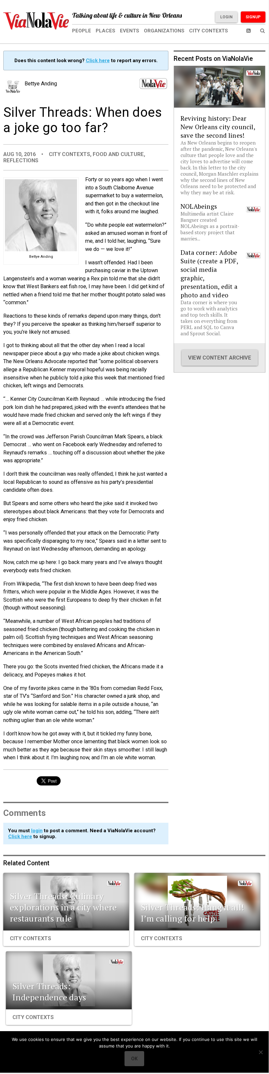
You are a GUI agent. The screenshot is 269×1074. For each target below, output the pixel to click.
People (81, 31)
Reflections (20, 160)
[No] (260, 1052)
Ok (134, 1058)
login (37, 831)
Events (129, 31)
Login (226, 17)
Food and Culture (118, 154)
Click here (98, 60)
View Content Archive (219, 358)
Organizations (164, 31)
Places (105, 31)
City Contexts (208, 31)
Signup (253, 17)
